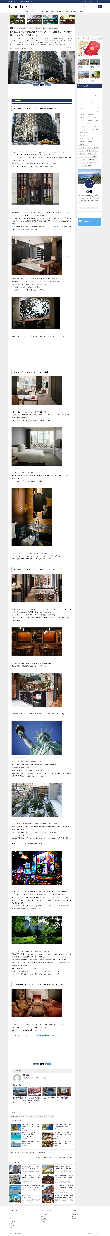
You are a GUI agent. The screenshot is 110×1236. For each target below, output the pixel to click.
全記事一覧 (43, 1219)
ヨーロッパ (33, 11)
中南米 (52, 11)
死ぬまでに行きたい (92, 159)
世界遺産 (82, 150)
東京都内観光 (83, 99)
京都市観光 (94, 156)
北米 (47, 11)
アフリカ (66, 11)
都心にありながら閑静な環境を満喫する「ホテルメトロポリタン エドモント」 (34, 1152)
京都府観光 (82, 162)
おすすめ (82, 11)
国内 (26, 11)
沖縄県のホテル (83, 92)
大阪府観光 (82, 141)
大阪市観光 (82, 153)
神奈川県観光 (95, 129)
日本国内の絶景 (83, 108)
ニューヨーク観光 (53, 28)
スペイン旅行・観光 (84, 135)
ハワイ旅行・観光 (92, 162)
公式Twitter (74, 1216)
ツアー (95, 150)
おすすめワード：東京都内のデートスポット (91, 1)
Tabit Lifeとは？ (12, 1233)
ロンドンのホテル (94, 108)
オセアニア (74, 11)
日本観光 (96, 147)
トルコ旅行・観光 (83, 126)
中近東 (59, 11)
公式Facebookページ (77, 1214)
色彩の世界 (94, 102)
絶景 (95, 95)
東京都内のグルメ (83, 144)
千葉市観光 (82, 159)
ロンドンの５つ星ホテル (85, 123)
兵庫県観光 (93, 117)
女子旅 (81, 165)
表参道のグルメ (83, 105)
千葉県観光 (93, 126)
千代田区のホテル (92, 153)
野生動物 (90, 141)
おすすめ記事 (44, 1218)
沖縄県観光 (82, 114)
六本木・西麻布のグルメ (85, 95)
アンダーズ (30, 28)
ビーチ (91, 105)
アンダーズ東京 (26, 1024)
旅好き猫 (72, 47)
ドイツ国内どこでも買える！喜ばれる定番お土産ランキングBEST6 (52, 1157)
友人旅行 (89, 150)
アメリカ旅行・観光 (20, 28)
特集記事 (43, 1216)
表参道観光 (90, 114)
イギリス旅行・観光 (84, 129)
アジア (41, 11)
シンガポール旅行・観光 (85, 147)
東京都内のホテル (83, 117)
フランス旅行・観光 (84, 111)
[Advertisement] (42, 92)
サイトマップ (44, 1214)
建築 (81, 132)
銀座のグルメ (92, 89)
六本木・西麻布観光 (84, 138)
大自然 (86, 132)
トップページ (44, 1221)
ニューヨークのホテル (41, 28)
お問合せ (74, 1218)
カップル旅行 (89, 165)
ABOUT (89, 208)
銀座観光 (90, 120)
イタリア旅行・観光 (84, 156)
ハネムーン (82, 120)
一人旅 (96, 120)
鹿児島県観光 (83, 89)
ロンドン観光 (95, 111)
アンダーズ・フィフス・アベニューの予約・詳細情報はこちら (33, 1035)
